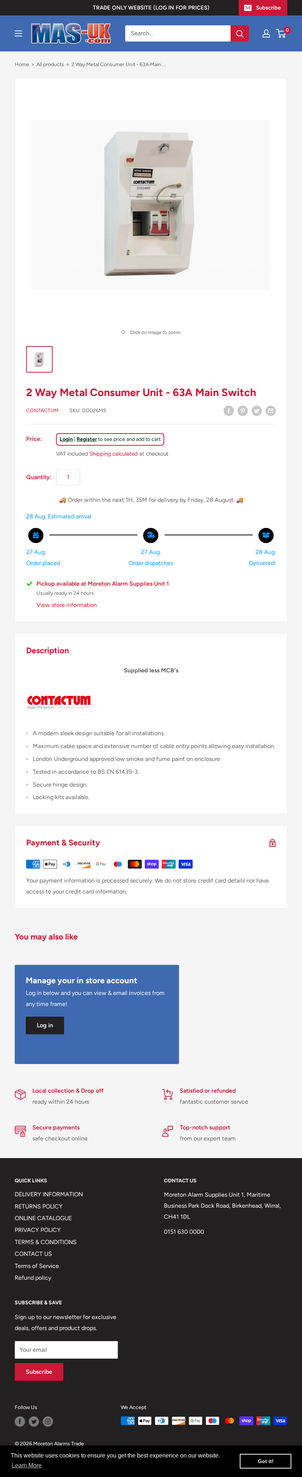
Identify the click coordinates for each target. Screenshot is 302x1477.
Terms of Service (37, 1265)
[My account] (266, 33)
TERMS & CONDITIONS (46, 1242)
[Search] (240, 33)
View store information (66, 604)
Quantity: (39, 477)
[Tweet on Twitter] (257, 410)
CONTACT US (33, 1253)
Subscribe (268, 7)
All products (50, 64)
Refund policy (33, 1277)
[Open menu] (18, 33)
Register (87, 439)
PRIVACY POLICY (38, 1229)
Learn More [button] (27, 1465)
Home (22, 64)
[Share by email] (271, 410)
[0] (281, 33)
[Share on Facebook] (229, 410)
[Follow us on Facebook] (20, 1421)
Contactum (42, 410)
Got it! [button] (266, 1461)
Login (66, 439)
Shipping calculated (113, 453)
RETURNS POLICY (39, 1206)
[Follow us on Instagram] (48, 1421)
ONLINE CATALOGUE (43, 1218)
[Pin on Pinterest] (243, 410)
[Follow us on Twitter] (34, 1421)
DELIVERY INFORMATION (49, 1194)
